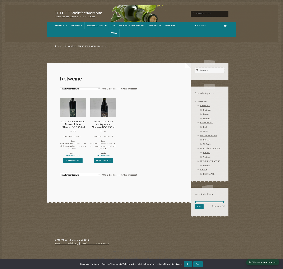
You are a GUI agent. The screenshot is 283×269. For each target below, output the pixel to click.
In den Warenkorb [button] (73, 160)
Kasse (114, 33)
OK (187, 264)
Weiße (205, 131)
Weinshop (76, 25)
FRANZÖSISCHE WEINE (210, 148)
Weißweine (207, 144)
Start (59, 46)
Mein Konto (171, 25)
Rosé (205, 127)
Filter (199, 206)
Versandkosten (73, 156)
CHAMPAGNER (206, 123)
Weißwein (206, 118)
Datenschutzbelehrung (66, 243)
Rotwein (206, 114)
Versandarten (95, 26)
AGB (113, 25)
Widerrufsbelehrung (131, 25)
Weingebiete (70, 46)
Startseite (61, 25)
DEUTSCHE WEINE (208, 136)
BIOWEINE (205, 106)
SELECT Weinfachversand (78, 13)
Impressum (154, 25)
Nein (198, 264)
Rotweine (206, 140)
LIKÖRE (203, 170)
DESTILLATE (208, 174)
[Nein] (279, 264)
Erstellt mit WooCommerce (94, 243)
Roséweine (207, 110)
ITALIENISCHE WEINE (87, 46)
